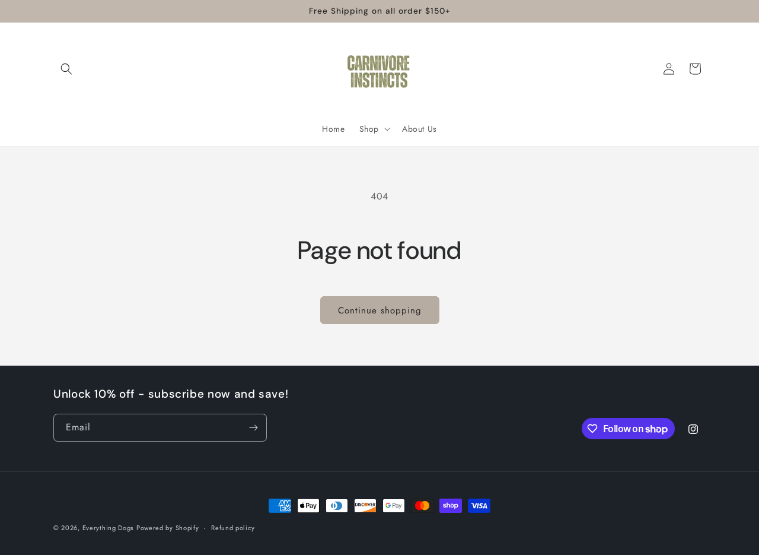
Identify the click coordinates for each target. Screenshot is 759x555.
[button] (66, 69)
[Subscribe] (253, 428)
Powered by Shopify (167, 527)
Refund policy (232, 527)
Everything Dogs (108, 527)
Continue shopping (380, 310)
